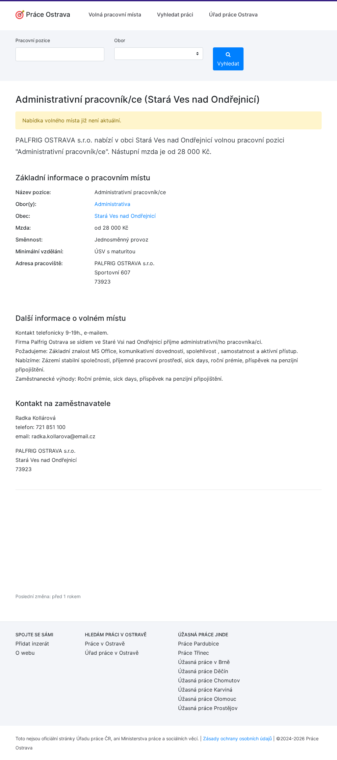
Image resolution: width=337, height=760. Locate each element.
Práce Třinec (193, 652)
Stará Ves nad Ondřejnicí (125, 216)
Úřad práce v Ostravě (112, 652)
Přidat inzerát (32, 643)
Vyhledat (228, 63)
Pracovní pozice (32, 40)
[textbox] (128, 53)
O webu (25, 652)
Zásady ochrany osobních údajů (237, 738)
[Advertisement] (168, 541)
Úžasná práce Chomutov (209, 680)
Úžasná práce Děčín (203, 671)
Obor (119, 40)
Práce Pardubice (198, 643)
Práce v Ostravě (105, 643)
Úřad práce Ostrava (233, 14)
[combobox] (158, 53)
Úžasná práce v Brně (204, 662)
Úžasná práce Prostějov (208, 708)
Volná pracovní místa (115, 14)
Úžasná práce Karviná (205, 689)
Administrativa (112, 204)
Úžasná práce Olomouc (207, 699)
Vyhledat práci (175, 14)
